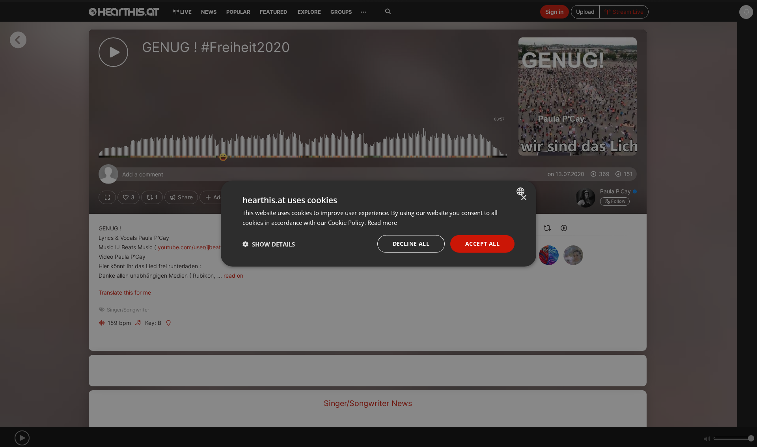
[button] (268, 243)
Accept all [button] (482, 243)
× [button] (523, 197)
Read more (382, 222)
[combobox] (521, 191)
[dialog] (378, 223)
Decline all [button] (411, 243)
